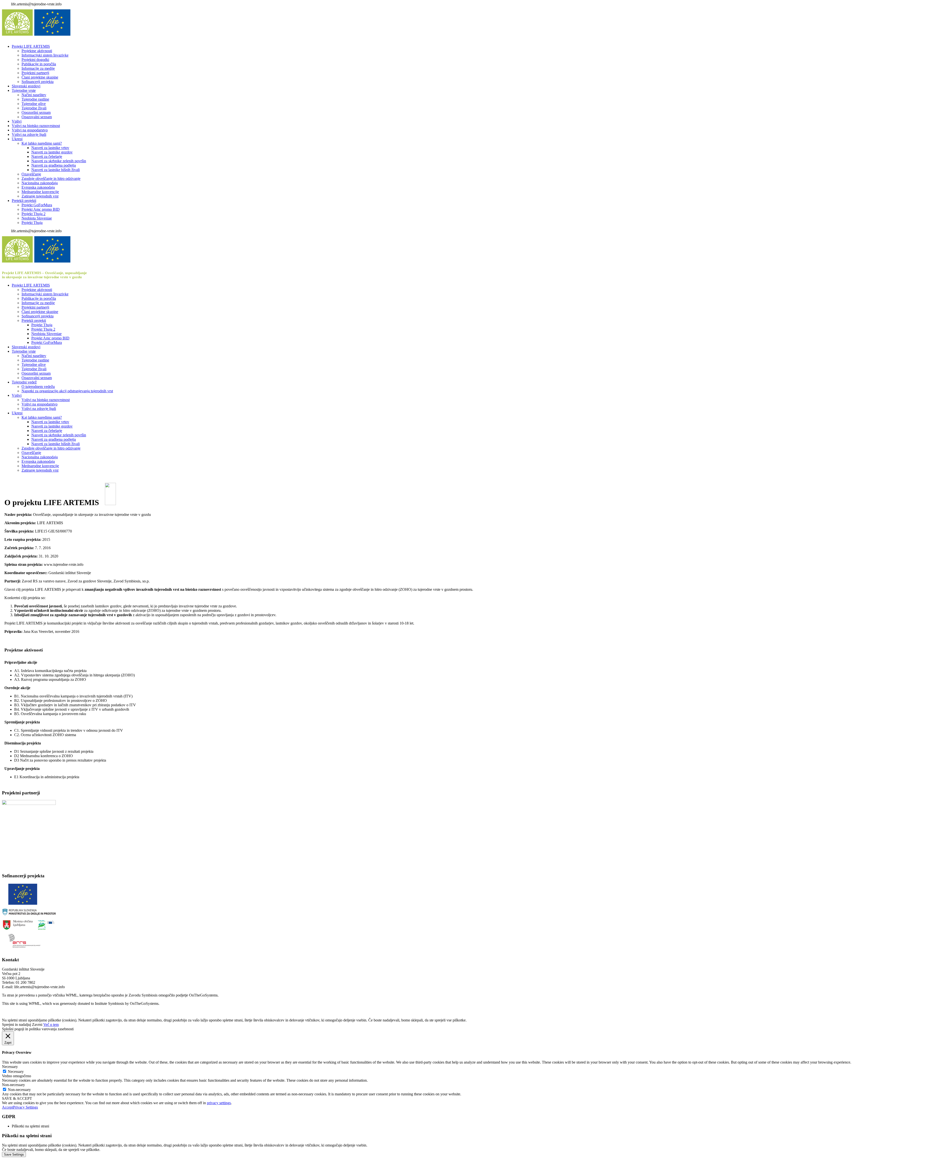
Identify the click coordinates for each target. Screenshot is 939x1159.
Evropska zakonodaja (38, 187)
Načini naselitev (34, 95)
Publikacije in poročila (39, 64)
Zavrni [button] (37, 1024)
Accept (7, 1107)
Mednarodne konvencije (40, 192)
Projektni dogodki (35, 60)
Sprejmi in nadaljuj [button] (16, 1024)
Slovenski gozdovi (26, 86)
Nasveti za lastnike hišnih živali (55, 170)
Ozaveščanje (31, 174)
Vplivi (17, 121)
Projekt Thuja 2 (33, 214)
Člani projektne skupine (40, 77)
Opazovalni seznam (37, 117)
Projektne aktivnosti (37, 51)
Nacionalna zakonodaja (40, 183)
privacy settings (219, 1103)
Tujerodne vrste (24, 90)
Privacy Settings (25, 1107)
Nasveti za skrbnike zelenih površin (58, 161)
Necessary (16, 1071)
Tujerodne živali (34, 108)
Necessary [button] (10, 1067)
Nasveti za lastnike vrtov (50, 148)
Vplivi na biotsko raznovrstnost (36, 126)
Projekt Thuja (32, 222)
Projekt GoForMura (37, 205)
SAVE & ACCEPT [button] (17, 1098)
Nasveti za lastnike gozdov (52, 152)
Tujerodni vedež (24, 382)
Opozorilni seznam (36, 112)
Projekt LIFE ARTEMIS (31, 46)
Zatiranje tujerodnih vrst (40, 196)
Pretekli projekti (24, 200)
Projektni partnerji (35, 73)
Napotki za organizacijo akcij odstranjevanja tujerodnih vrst (67, 391)
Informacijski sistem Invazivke (45, 55)
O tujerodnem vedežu (38, 386)
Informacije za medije (38, 68)
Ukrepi (17, 139)
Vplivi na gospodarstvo (30, 130)
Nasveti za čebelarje (46, 156)
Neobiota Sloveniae (37, 218)
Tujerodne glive (34, 104)
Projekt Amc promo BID (41, 209)
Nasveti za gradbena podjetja (53, 165)
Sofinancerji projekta (38, 82)
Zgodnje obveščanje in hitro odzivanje (51, 178)
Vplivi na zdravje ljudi (29, 134)
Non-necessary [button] (13, 1085)
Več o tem (51, 1024)
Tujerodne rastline (35, 99)
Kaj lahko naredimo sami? (42, 143)
